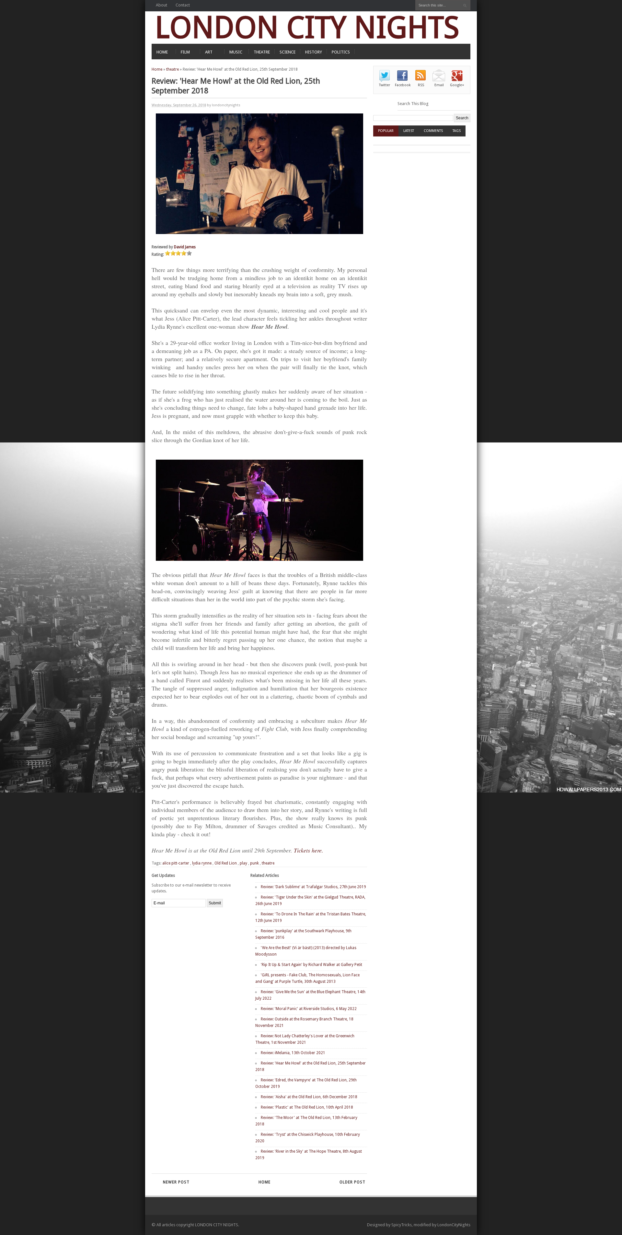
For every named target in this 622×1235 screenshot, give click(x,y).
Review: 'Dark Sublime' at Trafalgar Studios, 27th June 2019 (313, 887)
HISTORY (313, 52)
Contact (183, 5)
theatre (172, 69)
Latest (408, 131)
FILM (185, 52)
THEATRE (262, 52)
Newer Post (176, 1182)
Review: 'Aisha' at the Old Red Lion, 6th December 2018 (309, 1097)
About (161, 5)
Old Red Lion (225, 863)
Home (157, 69)
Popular (386, 131)
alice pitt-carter (175, 863)
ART (209, 52)
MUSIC (235, 52)
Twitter (384, 85)
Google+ (457, 85)
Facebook (402, 85)
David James (185, 247)
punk (254, 863)
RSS (421, 85)
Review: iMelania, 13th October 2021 (293, 1053)
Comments (433, 131)
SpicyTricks (401, 1224)
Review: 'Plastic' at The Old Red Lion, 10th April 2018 (307, 1107)
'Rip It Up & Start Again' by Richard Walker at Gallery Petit (311, 964)
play (243, 863)
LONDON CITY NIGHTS (307, 27)
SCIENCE (287, 52)
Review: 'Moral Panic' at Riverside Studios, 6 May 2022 (309, 1008)
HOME (162, 52)
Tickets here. (308, 850)
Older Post (352, 1182)
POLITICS (341, 52)
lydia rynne (202, 863)
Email (439, 85)
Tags (457, 131)
